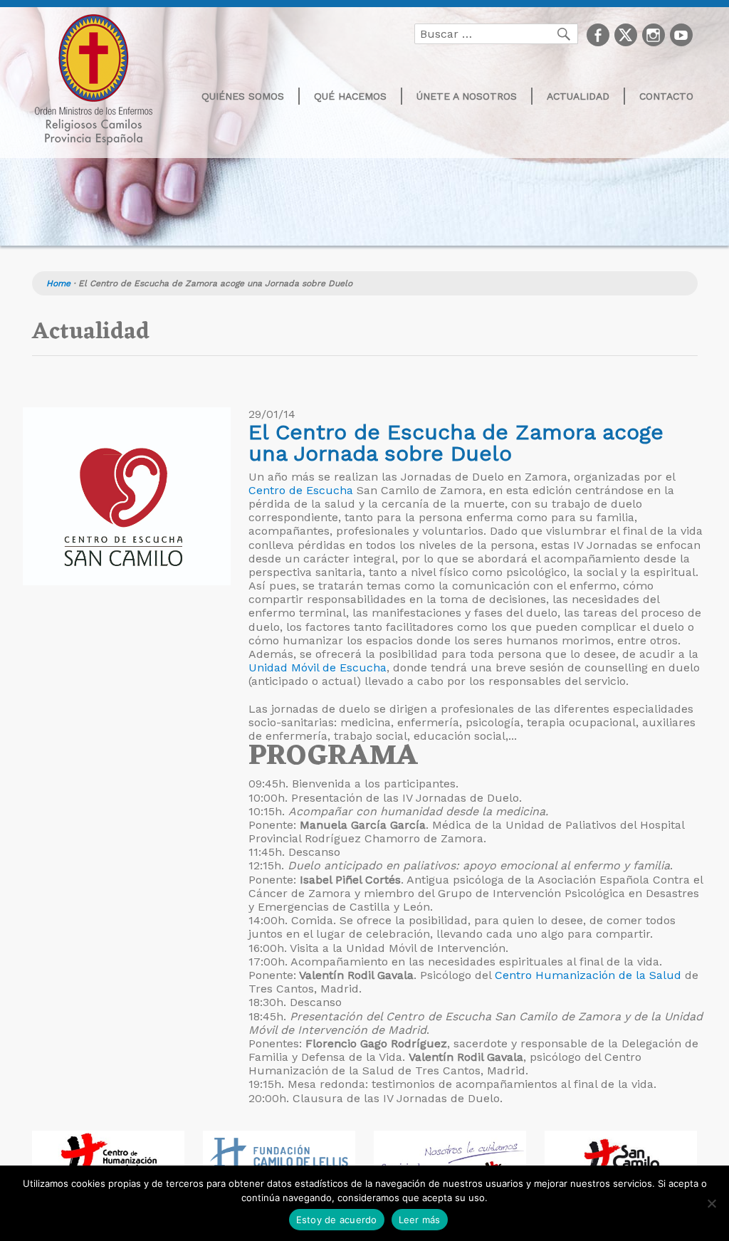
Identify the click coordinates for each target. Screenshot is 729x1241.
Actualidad (578, 96)
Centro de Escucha (300, 490)
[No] (711, 1203)
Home (58, 283)
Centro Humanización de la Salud (588, 975)
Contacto (666, 96)
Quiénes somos (242, 96)
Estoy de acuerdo (336, 1219)
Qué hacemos (350, 96)
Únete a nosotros (466, 96)
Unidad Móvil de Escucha (317, 667)
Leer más (420, 1219)
